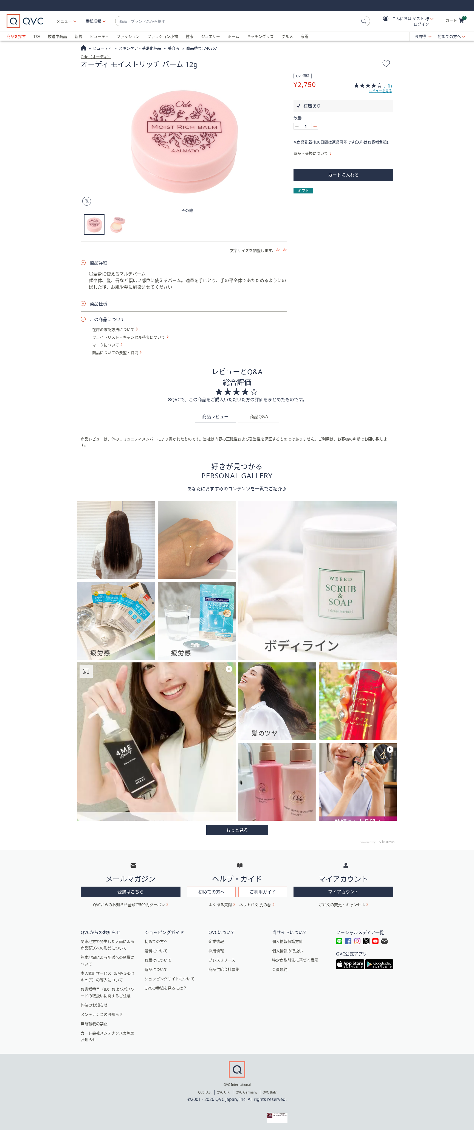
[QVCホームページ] (83, 48)
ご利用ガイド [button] (263, 892)
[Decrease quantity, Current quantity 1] (297, 126)
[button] (404, 21)
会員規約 (279, 969)
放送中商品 (57, 36)
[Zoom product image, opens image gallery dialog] (85, 201)
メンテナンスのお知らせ (102, 1014)
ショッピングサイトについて (169, 978)
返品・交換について (311, 153)
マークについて (105, 344)
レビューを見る (380, 91)
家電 (304, 36)
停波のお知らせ (94, 1005)
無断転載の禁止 (94, 1023)
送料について (156, 950)
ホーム (233, 36)
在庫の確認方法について (113, 329)
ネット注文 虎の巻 (255, 904)
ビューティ (99, 36)
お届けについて (158, 960)
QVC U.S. (204, 1092)
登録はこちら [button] (130, 892)
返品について (156, 969)
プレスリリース (221, 960)
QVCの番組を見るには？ (166, 988)
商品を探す (16, 36)
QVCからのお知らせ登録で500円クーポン (129, 904)
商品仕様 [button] (98, 304)
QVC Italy (269, 1092)
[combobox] (237, 21)
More (237, 830)
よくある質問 (220, 904)
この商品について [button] (107, 319)
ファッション (128, 36)
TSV (36, 36)
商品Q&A (259, 417)
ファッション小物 (162, 36)
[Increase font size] (278, 250)
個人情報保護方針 (287, 941)
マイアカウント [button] (343, 892)
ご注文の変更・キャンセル (342, 904)
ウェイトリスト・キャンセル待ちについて (128, 337)
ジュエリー (210, 36)
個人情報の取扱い (287, 950)
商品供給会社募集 (223, 969)
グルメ (287, 36)
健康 (189, 36)
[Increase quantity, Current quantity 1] (315, 126)
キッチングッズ (260, 36)
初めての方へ (449, 36)
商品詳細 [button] (98, 263)
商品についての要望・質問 (115, 352)
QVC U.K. (223, 1092)
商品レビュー (215, 417)
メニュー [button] (64, 21)
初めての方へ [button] (211, 892)
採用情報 (216, 950)
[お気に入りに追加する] (386, 64)
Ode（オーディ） (96, 56)
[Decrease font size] (285, 250)
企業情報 (216, 941)
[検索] (364, 21)
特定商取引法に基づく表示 (295, 960)
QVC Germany (246, 1092)
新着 (78, 36)
